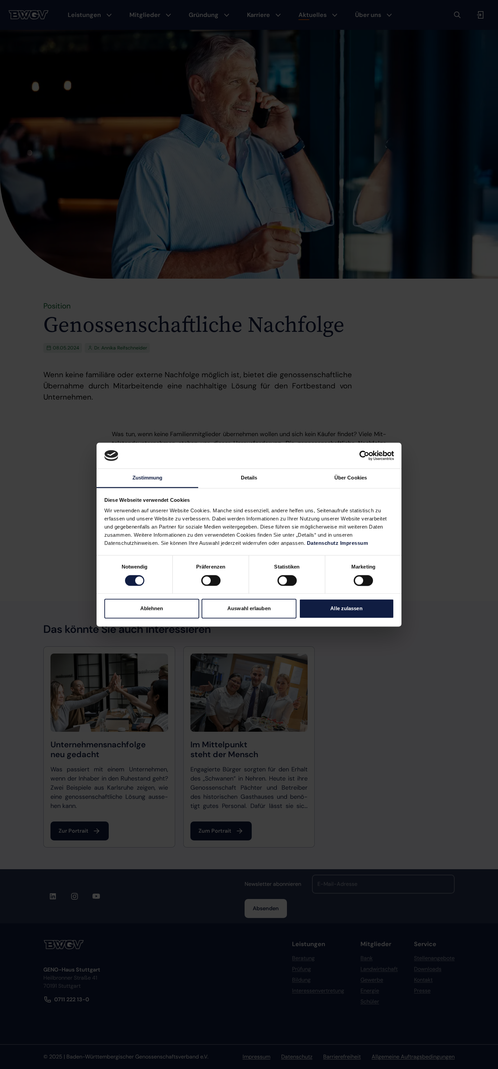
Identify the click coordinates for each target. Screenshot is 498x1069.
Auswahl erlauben (249, 609)
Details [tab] (249, 478)
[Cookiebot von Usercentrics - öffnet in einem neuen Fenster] (364, 455)
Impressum (354, 543)
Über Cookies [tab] (350, 478)
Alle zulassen (346, 609)
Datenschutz (323, 543)
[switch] (211, 580)
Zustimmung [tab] (147, 478)
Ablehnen (151, 609)
